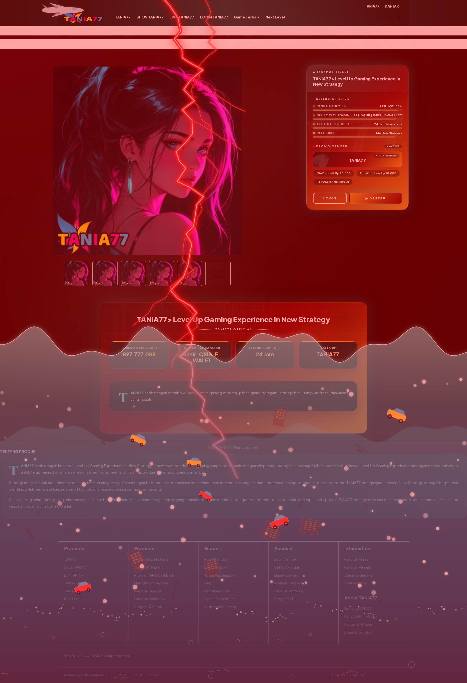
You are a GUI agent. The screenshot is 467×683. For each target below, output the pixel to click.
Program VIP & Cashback (154, 575)
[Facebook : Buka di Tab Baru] (371, 675)
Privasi (123, 675)
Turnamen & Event (148, 567)
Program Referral (148, 607)
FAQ (207, 583)
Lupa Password (286, 575)
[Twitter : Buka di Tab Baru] (381, 675)
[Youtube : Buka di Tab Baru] (400, 675)
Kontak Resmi (355, 583)
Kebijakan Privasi (217, 591)
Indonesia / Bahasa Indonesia (85, 675)
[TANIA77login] (83, 17)
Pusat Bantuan (216, 559)
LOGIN (330, 198)
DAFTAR (377, 198)
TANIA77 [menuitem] (372, 6)
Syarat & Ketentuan (219, 599)
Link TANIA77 (74, 575)
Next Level (72, 599)
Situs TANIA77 (75, 567)
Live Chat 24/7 (215, 567)
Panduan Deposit (148, 591)
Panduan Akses (356, 559)
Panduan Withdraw (149, 599)
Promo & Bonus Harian (152, 559)
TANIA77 (137, 392)
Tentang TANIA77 (358, 608)
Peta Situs (155, 675)
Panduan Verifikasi (288, 591)
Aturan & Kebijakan (359, 575)
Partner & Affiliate (358, 624)
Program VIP (284, 599)
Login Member (285, 559)
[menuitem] (123, 17)
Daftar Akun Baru (287, 567)
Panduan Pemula (357, 567)
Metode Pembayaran (151, 583)
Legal (138, 675)
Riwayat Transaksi (288, 583)
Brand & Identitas (358, 632)
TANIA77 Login (75, 583)
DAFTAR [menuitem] (392, 6)
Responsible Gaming (220, 607)
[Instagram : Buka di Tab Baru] (390, 675)
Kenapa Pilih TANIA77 (360, 616)
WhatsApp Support (219, 575)
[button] (389, 17)
